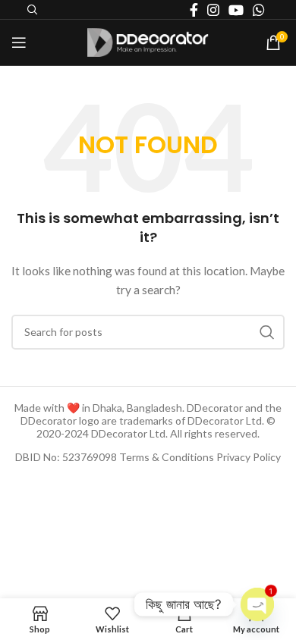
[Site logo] (148, 41)
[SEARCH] (267, 332)
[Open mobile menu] (19, 42)
